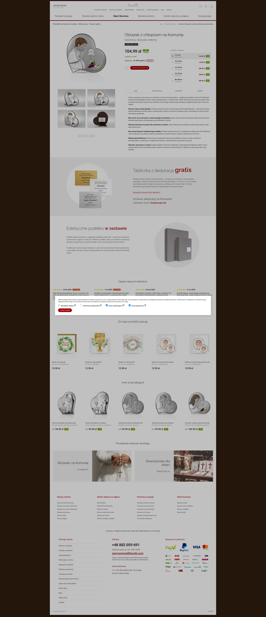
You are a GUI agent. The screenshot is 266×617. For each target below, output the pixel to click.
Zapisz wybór (65, 310)
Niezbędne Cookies (68, 306)
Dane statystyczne (139, 306)
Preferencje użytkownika (92, 306)
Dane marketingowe (116, 306)
